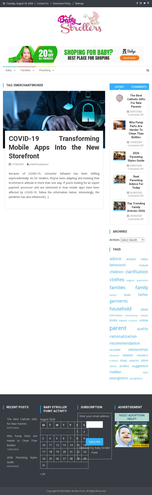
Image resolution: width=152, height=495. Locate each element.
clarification (136, 271)
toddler (116, 371)
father (143, 294)
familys (113, 295)
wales (145, 372)
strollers (124, 366)
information (116, 315)
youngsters (119, 378)
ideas (144, 309)
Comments (139, 86)
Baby (9, 70)
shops (123, 360)
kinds (113, 320)
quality (142, 328)
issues (144, 315)
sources (134, 360)
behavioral (118, 265)
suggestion (140, 366)
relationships (138, 349)
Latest (119, 86)
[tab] (119, 86)
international (131, 315)
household (120, 309)
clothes (117, 279)
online (143, 320)
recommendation (125, 343)
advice (115, 258)
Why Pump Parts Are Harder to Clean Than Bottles (136, 130)
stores (113, 366)
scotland (114, 360)
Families (25, 70)
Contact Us (42, 3)
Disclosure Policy (62, 3)
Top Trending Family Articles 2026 (136, 207)
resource (114, 355)
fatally (127, 295)
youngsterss (136, 378)
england (130, 280)
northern (133, 320)
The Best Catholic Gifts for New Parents (136, 101)
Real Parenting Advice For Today (136, 182)
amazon (131, 259)
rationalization (123, 336)
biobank (143, 265)
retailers (142, 355)
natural (123, 320)
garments (119, 301)
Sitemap (79, 3)
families (117, 287)
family (141, 287)
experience (142, 280)
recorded (115, 349)
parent (118, 328)
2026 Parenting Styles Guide (136, 157)
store (144, 360)
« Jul (42, 474)
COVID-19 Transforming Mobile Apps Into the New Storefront (54, 147)
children (116, 271)
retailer (128, 355)
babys (144, 259)
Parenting (44, 70)
